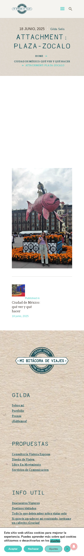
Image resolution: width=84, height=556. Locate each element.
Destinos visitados (24, 508)
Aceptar (13, 549)
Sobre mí (18, 405)
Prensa (16, 416)
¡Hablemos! (19, 421)
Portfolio (18, 410)
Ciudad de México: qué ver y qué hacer (42, 61)
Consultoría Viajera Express (31, 454)
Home (39, 56)
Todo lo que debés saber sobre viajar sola (39, 513)
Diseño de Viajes (23, 459)
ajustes (55, 541)
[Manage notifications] (73, 546)
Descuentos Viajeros (26, 503)
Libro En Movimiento (26, 464)
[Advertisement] (42, 116)
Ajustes (53, 549)
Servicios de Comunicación (30, 469)
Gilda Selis (57, 29)
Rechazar (33, 549)
